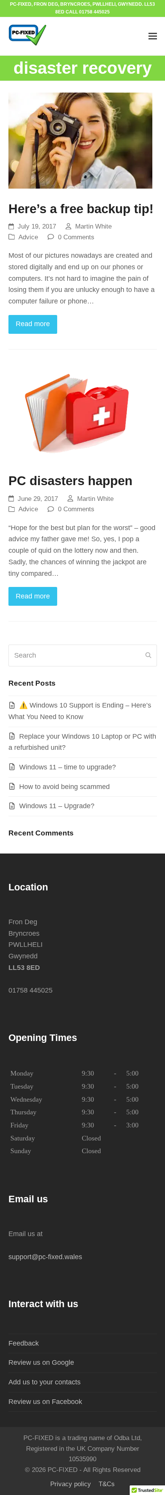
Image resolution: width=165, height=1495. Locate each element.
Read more (33, 324)
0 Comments (76, 237)
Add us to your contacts (44, 1382)
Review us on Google (41, 1362)
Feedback (23, 1343)
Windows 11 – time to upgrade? (67, 767)
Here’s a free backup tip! (80, 209)
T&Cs (107, 1484)
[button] (152, 36)
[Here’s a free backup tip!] (80, 142)
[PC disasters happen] (75, 414)
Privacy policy (70, 1484)
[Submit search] (148, 655)
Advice (28, 237)
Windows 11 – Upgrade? (56, 806)
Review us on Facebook (45, 1401)
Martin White (93, 226)
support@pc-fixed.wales (45, 1257)
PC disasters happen (70, 481)
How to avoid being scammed (64, 787)
